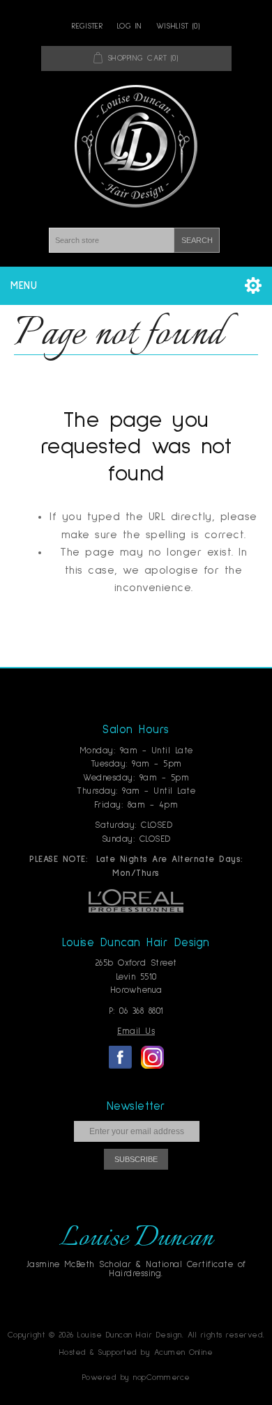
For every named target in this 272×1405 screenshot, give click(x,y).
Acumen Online (183, 1353)
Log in (129, 26)
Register (87, 26)
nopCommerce (161, 1378)
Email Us (136, 1031)
